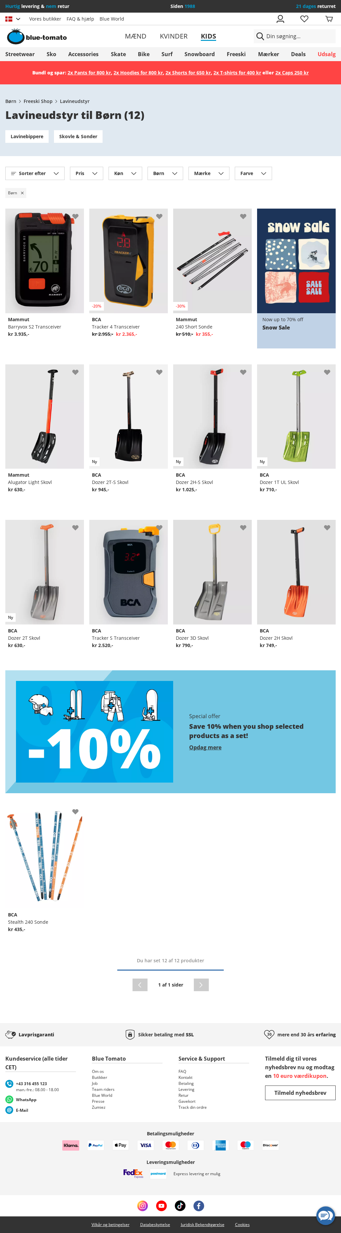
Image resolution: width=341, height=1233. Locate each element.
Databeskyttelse (155, 1224)
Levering (186, 1089)
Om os (98, 1071)
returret (316, 6)
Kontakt (185, 1077)
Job (95, 1083)
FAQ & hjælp (80, 19)
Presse (98, 1101)
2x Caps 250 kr (292, 72)
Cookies (242, 1224)
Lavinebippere (27, 136)
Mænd (136, 36)
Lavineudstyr (75, 101)
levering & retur (37, 6)
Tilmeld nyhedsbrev (300, 1092)
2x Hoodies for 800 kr (138, 72)
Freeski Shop (38, 101)
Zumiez (99, 1107)
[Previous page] (140, 985)
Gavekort (186, 1101)
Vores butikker (45, 19)
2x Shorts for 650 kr (188, 72)
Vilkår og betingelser (111, 1224)
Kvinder (173, 36)
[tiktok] (180, 1205)
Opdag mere (205, 747)
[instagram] (142, 1205)
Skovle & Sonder (78, 136)
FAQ (182, 1071)
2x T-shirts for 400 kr (237, 72)
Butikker (99, 1077)
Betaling (186, 1083)
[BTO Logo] (58, 36)
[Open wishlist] (304, 19)
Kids (208, 36)
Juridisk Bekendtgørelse (202, 1224)
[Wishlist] (78, 214)
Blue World (112, 19)
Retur (183, 1095)
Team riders (103, 1089)
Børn (10, 101)
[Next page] (201, 985)
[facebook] (198, 1205)
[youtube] (161, 1205)
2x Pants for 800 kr (89, 72)
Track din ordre (192, 1107)
